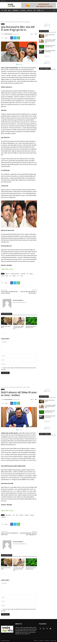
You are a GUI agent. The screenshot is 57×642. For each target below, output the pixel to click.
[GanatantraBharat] (2, 34)
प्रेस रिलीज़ (39, 10)
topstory (14, 275)
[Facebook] (11, 37)
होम (2, 10)
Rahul (7, 275)
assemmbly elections (14, 273)
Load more (47, 56)
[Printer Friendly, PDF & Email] (7, 269)
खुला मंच (9, 10)
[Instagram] (43, 628)
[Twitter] (15, 37)
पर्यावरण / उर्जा (29, 10)
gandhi (31, 273)
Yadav (21, 275)
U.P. (18, 275)
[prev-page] (2, 332)
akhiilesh (7, 273)
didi (27, 273)
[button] (54, 10)
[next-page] (4, 332)
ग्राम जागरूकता (22, 10)
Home (2, 21)
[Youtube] (50, 628)
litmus (3, 275)
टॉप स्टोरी (5, 10)
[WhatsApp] (18, 37)
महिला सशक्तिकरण (15, 10)
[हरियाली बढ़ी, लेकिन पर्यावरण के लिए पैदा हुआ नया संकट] (31, 321)
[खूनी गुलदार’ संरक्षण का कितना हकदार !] (6, 321)
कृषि (34, 10)
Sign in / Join (3, 1)
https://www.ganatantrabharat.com (19, 302)
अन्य (42, 10)
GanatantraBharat (8, 34)
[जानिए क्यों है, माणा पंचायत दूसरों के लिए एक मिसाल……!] (41, 52)
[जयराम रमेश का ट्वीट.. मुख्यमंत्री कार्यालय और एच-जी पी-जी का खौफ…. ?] (19, 321)
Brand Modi (23, 273)
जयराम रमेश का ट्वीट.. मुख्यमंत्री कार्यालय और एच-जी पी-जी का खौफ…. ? (18, 327)
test (10, 275)
